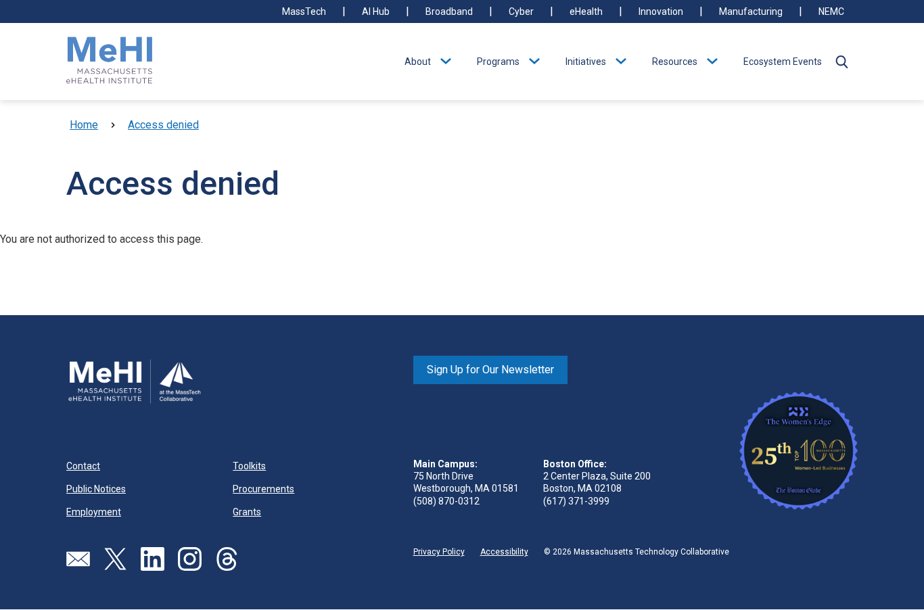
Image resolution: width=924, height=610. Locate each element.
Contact (83, 466)
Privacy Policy (439, 552)
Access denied (163, 124)
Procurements (263, 489)
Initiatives (585, 61)
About (418, 61)
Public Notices (96, 489)
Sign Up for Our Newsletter (490, 369)
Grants (247, 512)
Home (84, 124)
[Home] (109, 62)
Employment (93, 512)
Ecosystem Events (782, 61)
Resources (674, 61)
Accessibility (504, 552)
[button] (841, 61)
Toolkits (249, 466)
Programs (498, 61)
